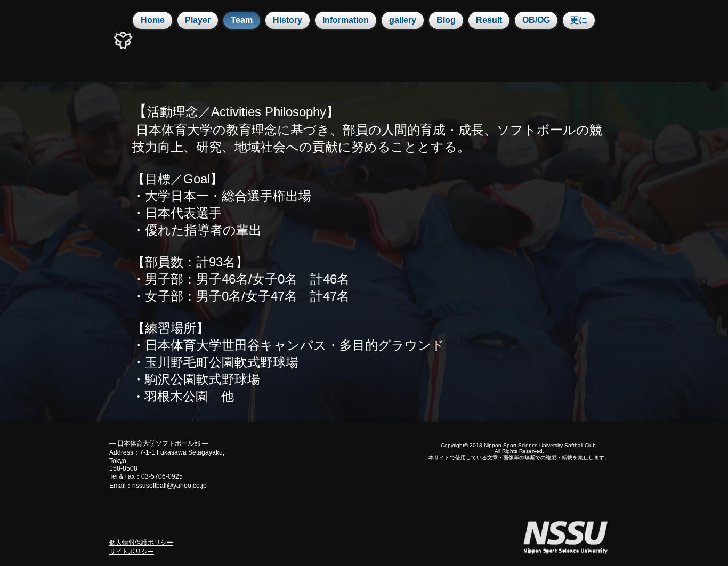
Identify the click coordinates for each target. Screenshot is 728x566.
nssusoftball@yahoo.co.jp (169, 485)
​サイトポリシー (131, 551)
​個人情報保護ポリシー (141, 542)
